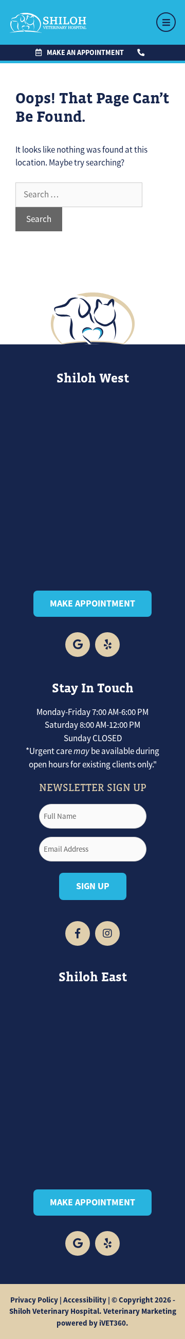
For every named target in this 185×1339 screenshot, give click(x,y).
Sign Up (92, 886)
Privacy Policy (34, 1300)
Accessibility (84, 1300)
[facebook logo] (77, 1243)
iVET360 (112, 1323)
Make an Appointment (85, 52)
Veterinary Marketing (139, 1311)
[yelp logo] (107, 644)
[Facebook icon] (77, 644)
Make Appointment (92, 603)
